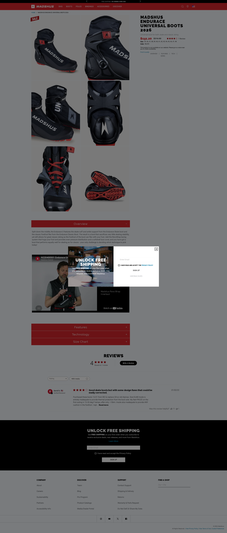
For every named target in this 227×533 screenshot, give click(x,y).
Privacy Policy (147, 265)
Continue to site (136, 276)
